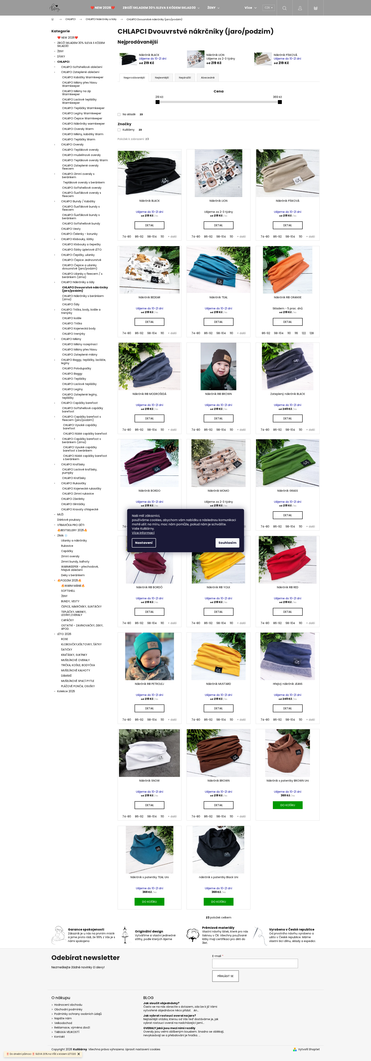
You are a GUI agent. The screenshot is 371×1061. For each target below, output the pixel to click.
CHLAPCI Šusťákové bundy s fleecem (81, 208)
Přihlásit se (226, 976)
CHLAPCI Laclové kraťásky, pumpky (79, 471)
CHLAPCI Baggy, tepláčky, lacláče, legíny (83, 361)
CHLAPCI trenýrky (73, 334)
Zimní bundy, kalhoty (75, 562)
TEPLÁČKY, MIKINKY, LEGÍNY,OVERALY (73, 613)
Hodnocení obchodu (68, 1005)
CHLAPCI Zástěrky (73, 499)
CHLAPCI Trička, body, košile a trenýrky (80, 311)
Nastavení (144, 543)
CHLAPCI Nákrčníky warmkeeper (83, 124)
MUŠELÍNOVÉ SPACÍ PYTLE (77, 681)
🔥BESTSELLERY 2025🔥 (72, 530)
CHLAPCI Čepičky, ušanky (78, 255)
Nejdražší (185, 77)
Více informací (143, 533)
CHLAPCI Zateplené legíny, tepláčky (79, 396)
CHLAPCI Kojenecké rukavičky (81, 488)
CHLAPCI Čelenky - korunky (79, 234)
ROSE (64, 639)
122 (304, 333)
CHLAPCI (63, 62)
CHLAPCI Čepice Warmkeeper (82, 118)
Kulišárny (132, 130)
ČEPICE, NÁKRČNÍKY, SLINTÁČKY (81, 606)
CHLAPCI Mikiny (71, 339)
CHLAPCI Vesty (71, 229)
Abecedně (208, 77)
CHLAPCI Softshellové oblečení (81, 67)
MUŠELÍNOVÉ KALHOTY (75, 670)
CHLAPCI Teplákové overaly (80, 150)
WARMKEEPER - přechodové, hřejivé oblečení (80, 568)
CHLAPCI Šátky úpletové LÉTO (82, 250)
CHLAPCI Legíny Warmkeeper (81, 113)
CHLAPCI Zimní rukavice (78, 494)
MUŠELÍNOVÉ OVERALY (75, 660)
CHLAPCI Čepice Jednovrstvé (81, 260)
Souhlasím (227, 543)
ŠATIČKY (66, 650)
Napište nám (63, 1018)
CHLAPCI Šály (70, 304)
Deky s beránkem (73, 575)
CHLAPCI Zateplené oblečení (80, 72)
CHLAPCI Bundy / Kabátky (78, 201)
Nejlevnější (162, 77)
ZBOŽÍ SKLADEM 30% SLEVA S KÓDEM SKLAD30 (81, 44)
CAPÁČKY (67, 620)
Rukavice (67, 546)
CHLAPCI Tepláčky (74, 379)
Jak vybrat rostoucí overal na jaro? (169, 1015)
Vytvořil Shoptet (309, 1049)
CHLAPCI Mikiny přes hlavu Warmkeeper (79, 84)
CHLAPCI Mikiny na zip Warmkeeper (76, 92)
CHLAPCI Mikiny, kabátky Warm (82, 134)
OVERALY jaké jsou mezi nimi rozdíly (169, 1028)
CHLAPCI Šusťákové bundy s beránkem (81, 216)
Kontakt (59, 1037)
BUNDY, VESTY (70, 601)
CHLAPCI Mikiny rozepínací (79, 344)
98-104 (152, 237)
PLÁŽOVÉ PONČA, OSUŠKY (78, 686)
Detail (149, 225)
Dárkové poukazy (68, 520)
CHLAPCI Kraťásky (73, 464)
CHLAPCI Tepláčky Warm (78, 139)
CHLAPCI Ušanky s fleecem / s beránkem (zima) (82, 275)
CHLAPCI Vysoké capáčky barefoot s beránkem (80, 449)
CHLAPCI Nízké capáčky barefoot (85, 434)
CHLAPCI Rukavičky (73, 483)
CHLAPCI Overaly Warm (78, 129)
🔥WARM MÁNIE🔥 (73, 586)
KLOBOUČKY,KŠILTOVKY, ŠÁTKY (81, 644)
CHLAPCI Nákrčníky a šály (77, 282)
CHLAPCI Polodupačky (76, 368)
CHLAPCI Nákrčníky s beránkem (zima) (83, 297)
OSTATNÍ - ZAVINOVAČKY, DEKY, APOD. (82, 627)
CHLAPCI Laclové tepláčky (79, 384)
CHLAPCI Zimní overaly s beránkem (78, 175)
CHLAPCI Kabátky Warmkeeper (82, 77)
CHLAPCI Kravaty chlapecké (79, 509)
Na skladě (133, 114)
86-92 (139, 237)
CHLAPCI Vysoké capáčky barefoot (80, 426)
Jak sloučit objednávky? (161, 1003)
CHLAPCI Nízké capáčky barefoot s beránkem (85, 457)
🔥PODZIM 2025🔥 (69, 580)
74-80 (126, 237)
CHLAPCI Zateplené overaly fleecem (80, 167)
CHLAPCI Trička (72, 323)
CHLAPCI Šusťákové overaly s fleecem (81, 194)
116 (296, 333)
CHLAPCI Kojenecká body (79, 328)
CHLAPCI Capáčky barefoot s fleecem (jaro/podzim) (81, 418)
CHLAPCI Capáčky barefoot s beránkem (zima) (81, 440)
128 (312, 333)
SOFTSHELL (68, 591)
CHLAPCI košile (71, 318)
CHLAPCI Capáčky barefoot (79, 403)
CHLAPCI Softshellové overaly (81, 188)
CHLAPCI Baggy (72, 374)
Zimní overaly (70, 556)
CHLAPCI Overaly (72, 144)
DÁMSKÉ (66, 676)
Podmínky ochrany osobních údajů (78, 1014)
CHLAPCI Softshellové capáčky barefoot (82, 409)
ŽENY (60, 51)
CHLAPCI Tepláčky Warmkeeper (83, 108)
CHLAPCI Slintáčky (73, 504)
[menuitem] (102, 8)
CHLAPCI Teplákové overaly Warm (85, 160)
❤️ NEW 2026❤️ (67, 38)
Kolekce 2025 (66, 691)
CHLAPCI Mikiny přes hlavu (79, 349)
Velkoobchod (63, 1023)
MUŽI (60, 514)
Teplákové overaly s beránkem (84, 182)
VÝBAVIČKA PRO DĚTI (70, 525)
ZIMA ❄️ (62, 535)
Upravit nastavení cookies (142, 1049)
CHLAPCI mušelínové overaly (81, 155)
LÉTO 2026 (64, 634)
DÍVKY (61, 56)
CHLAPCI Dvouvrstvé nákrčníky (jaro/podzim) (85, 289)
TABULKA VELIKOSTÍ (66, 1032)
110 (162, 237)
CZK (268, 8)
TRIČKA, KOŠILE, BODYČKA (78, 665)
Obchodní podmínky (68, 1009)
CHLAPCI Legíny (72, 389)
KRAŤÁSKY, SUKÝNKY (74, 655)
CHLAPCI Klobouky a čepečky (81, 244)
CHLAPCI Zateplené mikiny (79, 355)
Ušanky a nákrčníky (74, 540)
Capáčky (67, 551)
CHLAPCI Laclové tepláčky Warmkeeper (79, 101)
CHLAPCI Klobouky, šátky (77, 239)
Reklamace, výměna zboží (72, 1027)
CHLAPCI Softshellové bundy (81, 223)
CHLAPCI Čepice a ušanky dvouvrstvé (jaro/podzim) (79, 266)
